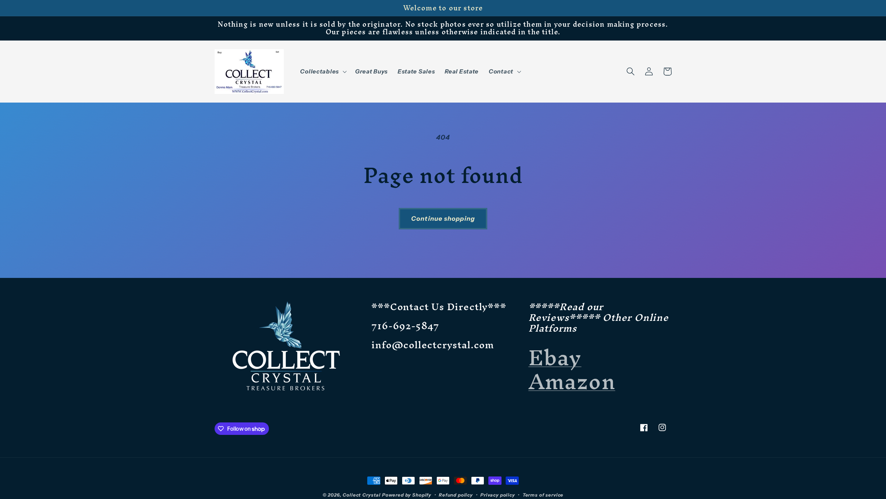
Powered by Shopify (406, 495)
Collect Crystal (362, 495)
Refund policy (456, 495)
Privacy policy (497, 495)
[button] (322, 71)
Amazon (571, 381)
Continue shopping (443, 218)
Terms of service (543, 495)
